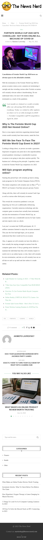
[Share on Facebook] (26, 328)
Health (6, 460)
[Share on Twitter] (29, 328)
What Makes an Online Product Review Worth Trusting (20, 482)
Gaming (22, 318)
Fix (5, 318)
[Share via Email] (34, 328)
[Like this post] (24, 328)
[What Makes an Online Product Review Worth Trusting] (21, 391)
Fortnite (13, 318)
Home (4, 23)
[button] (4, 397)
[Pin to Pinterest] (31, 328)
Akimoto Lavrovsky (18, 41)
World (31, 318)
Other (12, 23)
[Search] (41, 15)
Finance (6, 455)
